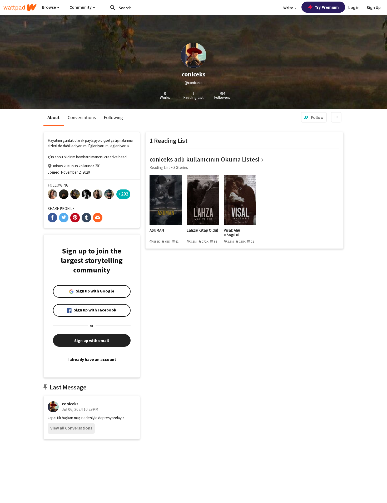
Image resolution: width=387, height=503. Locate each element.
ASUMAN (157, 230)
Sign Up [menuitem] (374, 7)
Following (113, 117)
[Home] (20, 8)
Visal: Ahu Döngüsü (232, 232)
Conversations (82, 117)
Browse (49, 7)
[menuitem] (314, 117)
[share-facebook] (52, 217)
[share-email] (97, 217)
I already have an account (91, 359)
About (53, 117)
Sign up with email (91, 340)
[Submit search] (113, 7)
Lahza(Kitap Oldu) (202, 230)
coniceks (70, 403)
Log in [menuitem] (354, 7)
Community (81, 7)
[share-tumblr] (86, 217)
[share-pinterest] (75, 217)
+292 (123, 194)
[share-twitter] (63, 217)
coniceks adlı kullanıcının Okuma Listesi (204, 159)
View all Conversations (71, 428)
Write (288, 7)
